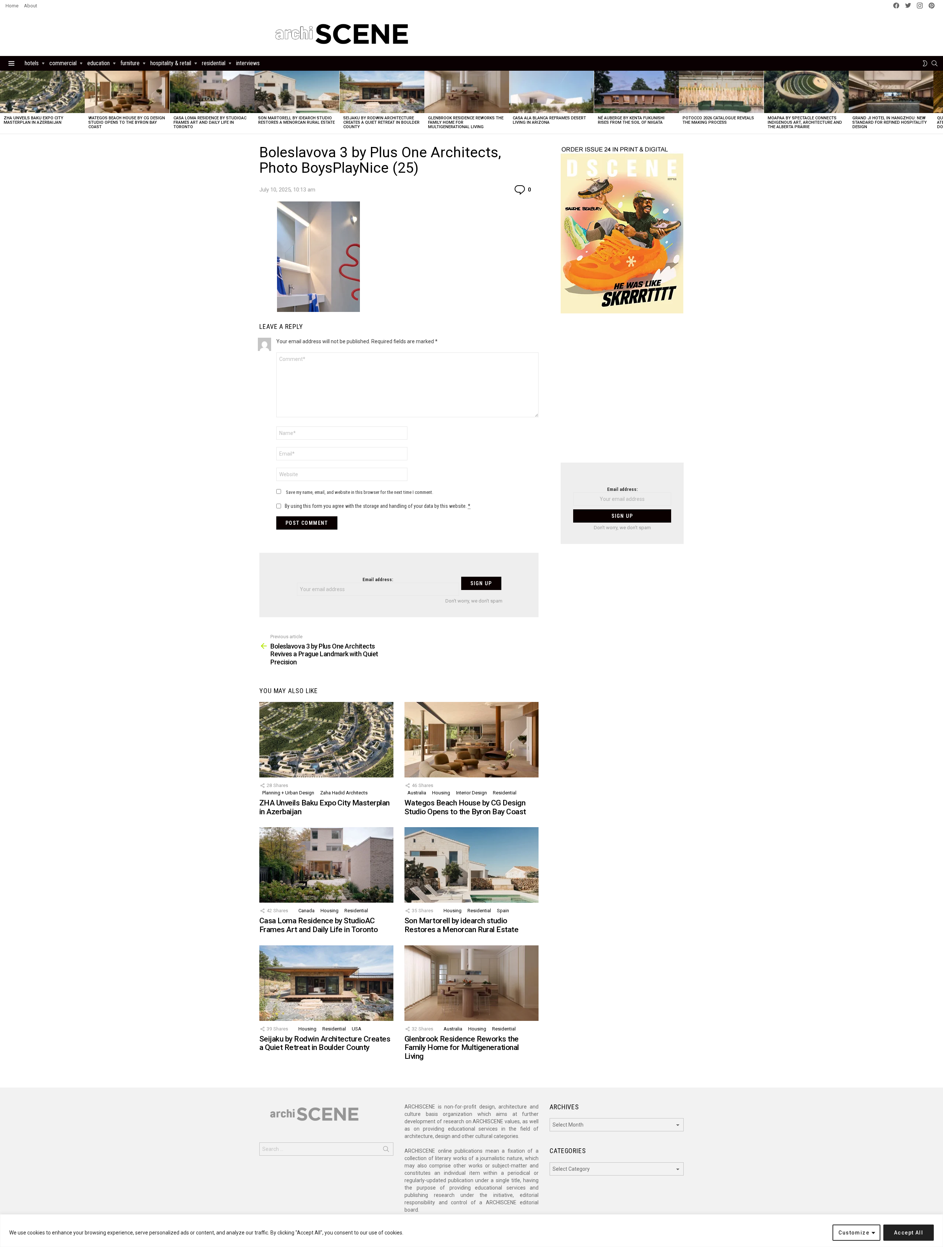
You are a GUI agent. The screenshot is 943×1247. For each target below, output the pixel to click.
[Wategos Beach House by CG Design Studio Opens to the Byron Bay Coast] (127, 92)
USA (356, 1029)
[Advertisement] (622, 393)
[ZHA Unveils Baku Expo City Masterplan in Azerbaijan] (42, 92)
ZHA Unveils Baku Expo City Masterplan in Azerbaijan (33, 120)
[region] (471, 1230)
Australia (416, 792)
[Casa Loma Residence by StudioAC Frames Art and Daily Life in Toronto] (212, 92)
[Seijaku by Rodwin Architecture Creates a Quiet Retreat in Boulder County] (382, 92)
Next (939, 102)
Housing (441, 792)
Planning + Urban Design (288, 792)
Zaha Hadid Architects (344, 792)
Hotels (32, 63)
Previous (3, 102)
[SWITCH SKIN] (925, 63)
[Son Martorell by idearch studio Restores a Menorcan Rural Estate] (297, 92)
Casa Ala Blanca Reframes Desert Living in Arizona (549, 120)
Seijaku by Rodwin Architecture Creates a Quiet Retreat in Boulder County (381, 122)
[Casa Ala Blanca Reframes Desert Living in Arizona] (551, 92)
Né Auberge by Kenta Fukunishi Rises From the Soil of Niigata (631, 120)
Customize (853, 1233)
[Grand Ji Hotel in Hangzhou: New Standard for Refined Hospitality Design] (891, 92)
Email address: (377, 579)
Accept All (908, 1233)
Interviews (248, 63)
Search (386, 1150)
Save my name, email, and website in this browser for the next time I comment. (359, 492)
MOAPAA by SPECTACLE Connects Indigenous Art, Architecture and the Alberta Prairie (805, 122)
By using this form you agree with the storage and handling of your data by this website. (377, 506)
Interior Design (471, 792)
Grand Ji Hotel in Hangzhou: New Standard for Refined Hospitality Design (889, 122)
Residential (213, 63)
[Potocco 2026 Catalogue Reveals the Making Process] (721, 92)
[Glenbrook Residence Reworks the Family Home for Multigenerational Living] (466, 92)
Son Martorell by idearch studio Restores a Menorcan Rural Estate (296, 120)
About (30, 5)
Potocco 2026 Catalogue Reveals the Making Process (718, 120)
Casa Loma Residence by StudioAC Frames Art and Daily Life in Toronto (209, 122)
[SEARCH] (934, 63)
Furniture (130, 63)
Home (12, 5)
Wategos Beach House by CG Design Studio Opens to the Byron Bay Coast (126, 122)
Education (98, 63)
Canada (306, 910)
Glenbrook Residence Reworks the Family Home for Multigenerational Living (461, 1048)
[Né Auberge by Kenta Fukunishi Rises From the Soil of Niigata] (636, 92)
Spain (503, 910)
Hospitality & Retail (170, 63)
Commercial (63, 63)
